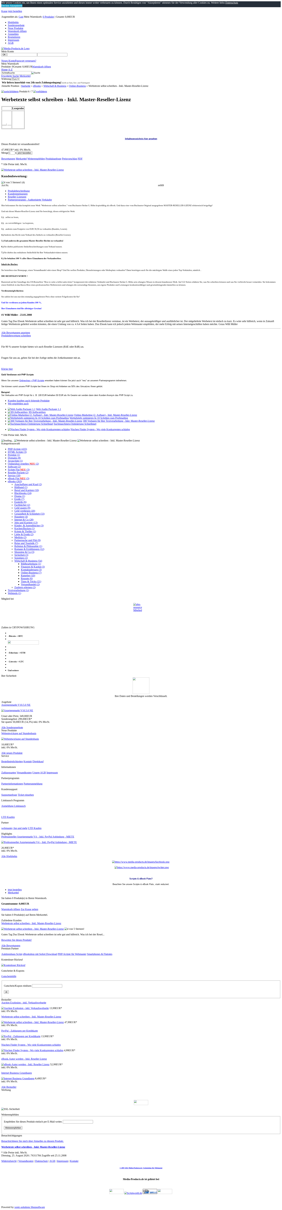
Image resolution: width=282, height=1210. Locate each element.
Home (4, 69)
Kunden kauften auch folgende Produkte (29, 400)
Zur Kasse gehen (29, 909)
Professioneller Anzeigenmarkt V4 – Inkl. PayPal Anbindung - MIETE (37, 836)
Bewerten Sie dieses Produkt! (16, 940)
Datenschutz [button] (231, 2)
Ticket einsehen (26, 794)
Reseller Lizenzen (17, 196)
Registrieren (14, 37)
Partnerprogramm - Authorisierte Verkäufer (30, 199)
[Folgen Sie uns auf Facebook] (140, 861)
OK (4, 54)
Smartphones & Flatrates (99, 954)
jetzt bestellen (15, 11)
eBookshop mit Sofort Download (40, 954)
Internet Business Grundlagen (16, 1073)
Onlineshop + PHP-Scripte (31, 380)
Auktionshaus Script (11, 954)
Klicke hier (7, 369)
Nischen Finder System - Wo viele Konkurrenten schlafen (100, 429)
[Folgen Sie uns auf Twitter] (142, 867)
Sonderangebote (16, 25)
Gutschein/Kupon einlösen (17, 985)
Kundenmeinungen (18, 193)
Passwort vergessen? (25, 60)
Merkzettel (25, 76)
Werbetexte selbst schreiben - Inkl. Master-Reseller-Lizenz (31, 923)
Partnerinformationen (12, 783)
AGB (11, 43)
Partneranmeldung (33, 783)
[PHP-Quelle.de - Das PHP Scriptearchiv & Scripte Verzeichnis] (150, 1193)
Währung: (6, 78)
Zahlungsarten (8, 772)
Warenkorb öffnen (17, 31)
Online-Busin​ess (77, 86)
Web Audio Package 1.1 (48, 409)
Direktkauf (38, 761)
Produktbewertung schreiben (16, 335)
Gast (21, 16)
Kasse (4, 11)
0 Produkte (48, 16)
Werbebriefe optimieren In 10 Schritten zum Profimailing (99, 418)
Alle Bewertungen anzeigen (15, 332)
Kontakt (28, 761)
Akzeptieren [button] (15, 5)
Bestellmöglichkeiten (12, 761)
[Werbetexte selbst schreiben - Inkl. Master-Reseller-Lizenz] (32, 169)
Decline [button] (5, 5)
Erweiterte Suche (10, 76)
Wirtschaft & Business (54, 86)
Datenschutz (41, 1161)
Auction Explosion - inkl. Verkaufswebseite (23, 1002)
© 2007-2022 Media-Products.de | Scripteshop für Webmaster (141, 1168)
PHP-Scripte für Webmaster (72, 954)
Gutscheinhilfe (8, 976)
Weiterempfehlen (13, 1128)
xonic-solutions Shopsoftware (29, 1207)
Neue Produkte (15, 28)
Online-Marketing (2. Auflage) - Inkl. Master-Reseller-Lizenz (105, 415)
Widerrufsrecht (8, 1161)
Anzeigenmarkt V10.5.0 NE (16, 705)
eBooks (37, 86)
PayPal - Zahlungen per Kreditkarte (19, 1030)
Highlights (13, 22)
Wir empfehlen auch (18, 403)
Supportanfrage (9, 794)
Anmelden (13, 34)
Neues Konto (8, 60)
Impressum (13, 40)
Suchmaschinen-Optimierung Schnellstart (75, 423)
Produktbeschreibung (19, 190)
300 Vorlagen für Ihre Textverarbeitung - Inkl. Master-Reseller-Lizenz (119, 421)
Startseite (25, 86)
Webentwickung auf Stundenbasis (18, 733)
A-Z (10, 69)
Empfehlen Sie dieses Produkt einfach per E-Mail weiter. (33, 1121)
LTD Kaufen (8, 817)
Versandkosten (24, 772)
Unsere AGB (39, 772)
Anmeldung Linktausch (13, 806)
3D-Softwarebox (37, 412)
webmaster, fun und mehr (14, 828)
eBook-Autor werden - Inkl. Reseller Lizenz (24, 1058)
